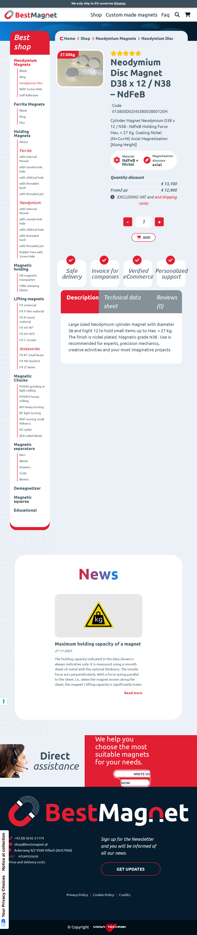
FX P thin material (31, 311)
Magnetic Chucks (23, 378)
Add (146, 237)
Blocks (23, 461)
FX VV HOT (27, 333)
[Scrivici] (10, 844)
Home (69, 38)
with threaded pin (31, 194)
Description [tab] (83, 297)
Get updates (131, 869)
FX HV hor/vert (29, 361)
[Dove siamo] (9, 850)
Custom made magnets (132, 15)
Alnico (23, 142)
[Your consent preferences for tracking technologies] (3, 701)
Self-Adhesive (28, 95)
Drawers (25, 467)
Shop (96, 15)
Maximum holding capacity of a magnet (98, 644)
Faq (165, 15)
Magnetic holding (23, 267)
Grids (23, 473)
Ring (22, 77)
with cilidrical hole (31, 177)
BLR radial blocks (30, 435)
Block (23, 70)
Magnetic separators (24, 446)
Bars (22, 455)
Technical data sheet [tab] (122, 301)
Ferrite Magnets (29, 104)
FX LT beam (27, 367)
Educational (25, 510)
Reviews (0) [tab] (166, 301)
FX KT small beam (31, 355)
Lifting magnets (29, 299)
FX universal (27, 305)
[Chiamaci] (10, 838)
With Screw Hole (30, 89)
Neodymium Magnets (25, 62)
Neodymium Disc (31, 83)
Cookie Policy (103, 895)
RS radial (25, 429)
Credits (124, 895)
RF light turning (30, 413)
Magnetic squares (23, 499)
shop (22, 46)
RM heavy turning (31, 407)
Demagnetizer (27, 488)
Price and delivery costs (26, 862)
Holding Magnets (22, 133)
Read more (133, 693)
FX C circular (27, 340)
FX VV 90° (26, 327)
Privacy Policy (77, 895)
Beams (24, 479)
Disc (22, 122)
